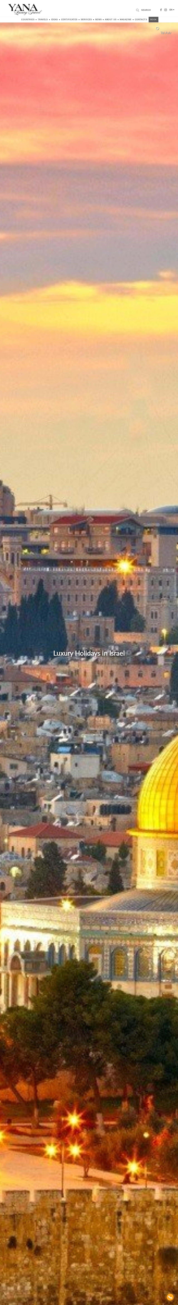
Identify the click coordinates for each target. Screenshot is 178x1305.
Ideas (54, 19)
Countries (27, 19)
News (98, 19)
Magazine (126, 19)
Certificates (69, 19)
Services (86, 19)
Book (153, 19)
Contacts (141, 19)
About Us (110, 19)
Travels (43, 19)
